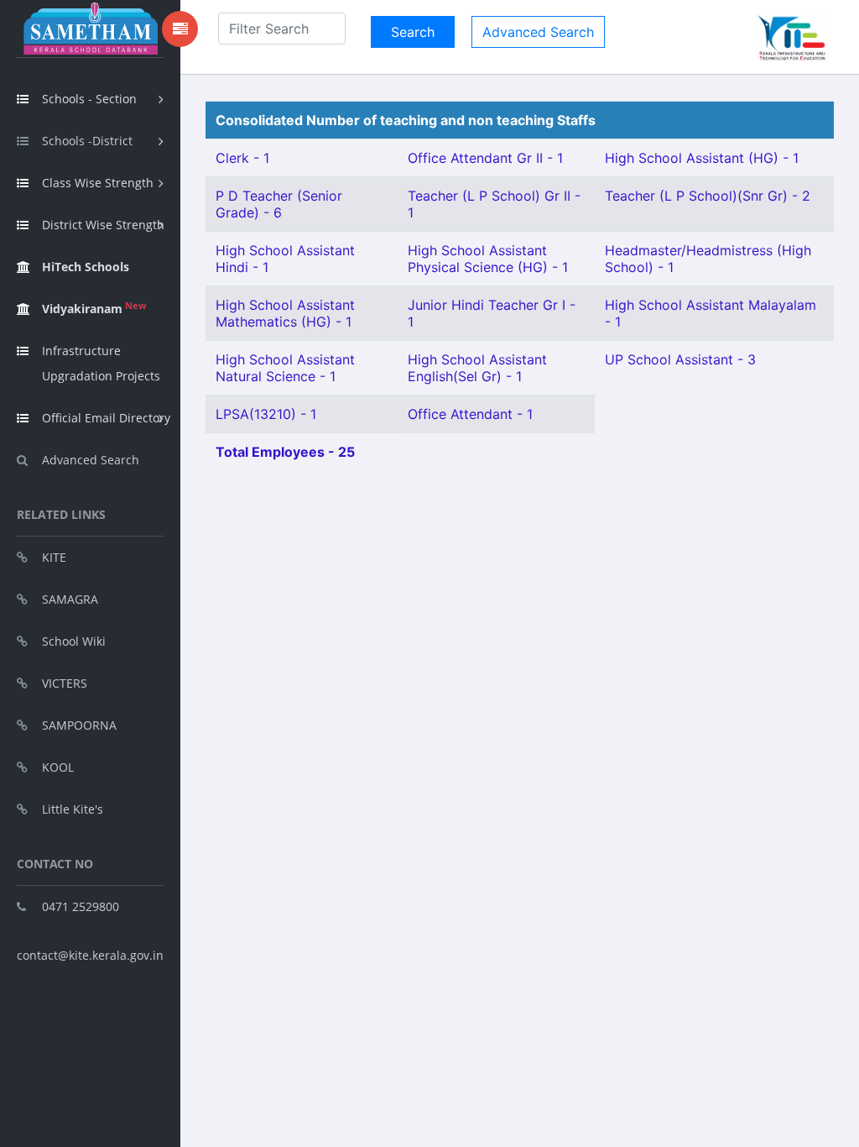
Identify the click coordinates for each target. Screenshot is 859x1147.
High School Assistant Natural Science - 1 (285, 368)
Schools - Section (89, 99)
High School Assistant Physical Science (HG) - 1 (488, 258)
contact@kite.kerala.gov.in (90, 955)
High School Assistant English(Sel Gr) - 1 (477, 368)
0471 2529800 (80, 906)
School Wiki (74, 641)
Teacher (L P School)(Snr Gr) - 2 (707, 195)
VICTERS (64, 683)
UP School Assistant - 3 (680, 359)
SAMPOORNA (79, 725)
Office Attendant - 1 (470, 414)
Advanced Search (90, 460)
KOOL (58, 767)
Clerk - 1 (242, 157)
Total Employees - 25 (285, 451)
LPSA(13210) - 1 (266, 414)
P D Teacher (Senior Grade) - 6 (279, 204)
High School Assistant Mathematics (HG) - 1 (285, 313)
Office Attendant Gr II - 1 (485, 157)
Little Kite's (72, 809)
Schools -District (87, 141)
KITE (54, 557)
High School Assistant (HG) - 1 (702, 157)
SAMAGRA (70, 599)
